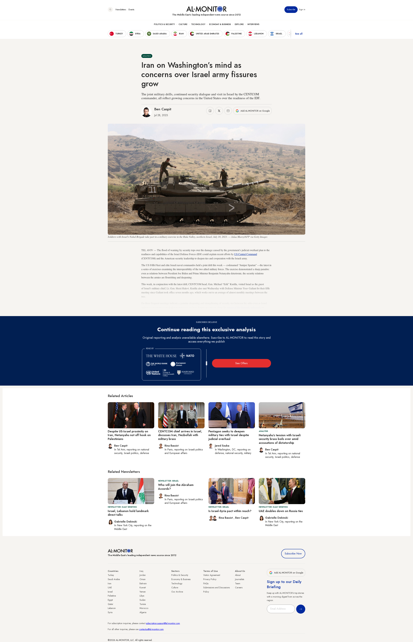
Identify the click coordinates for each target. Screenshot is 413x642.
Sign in (302, 9)
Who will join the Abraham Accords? (176, 487)
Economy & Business (220, 24)
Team (237, 583)
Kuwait (143, 587)
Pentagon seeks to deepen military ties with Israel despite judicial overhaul (228, 435)
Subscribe (291, 9)
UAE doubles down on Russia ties (281, 511)
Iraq (141, 571)
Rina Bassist (226, 518)
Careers (238, 587)
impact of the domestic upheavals (244, 307)
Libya (142, 595)
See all (298, 33)
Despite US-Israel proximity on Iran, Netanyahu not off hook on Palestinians (129, 435)
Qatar (110, 604)
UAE (110, 587)
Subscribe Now (293, 553)
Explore (239, 24)
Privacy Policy (209, 579)
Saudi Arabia (114, 579)
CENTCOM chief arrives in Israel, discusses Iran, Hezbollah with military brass (180, 435)
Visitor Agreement (211, 575)
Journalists (239, 579)
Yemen (143, 591)
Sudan (143, 600)
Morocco (144, 608)
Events (131, 9)
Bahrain (143, 583)
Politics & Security (164, 24)
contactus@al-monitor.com (151, 629)
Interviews (253, 24)
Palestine (112, 595)
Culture (183, 24)
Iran (109, 583)
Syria (110, 612)
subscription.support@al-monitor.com (163, 623)
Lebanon (112, 608)
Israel (110, 591)
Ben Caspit (162, 109)
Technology (198, 24)
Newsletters (121, 9)
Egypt (110, 600)
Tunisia (143, 604)
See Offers (241, 363)
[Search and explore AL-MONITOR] (110, 9)
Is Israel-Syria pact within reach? (229, 511)
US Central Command (245, 254)
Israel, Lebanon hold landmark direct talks (128, 513)
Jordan (143, 575)
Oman (143, 579)
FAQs (205, 583)
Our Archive (177, 591)
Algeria (143, 612)
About (238, 575)
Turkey (111, 575)
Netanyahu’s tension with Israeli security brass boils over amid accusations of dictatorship (280, 439)
